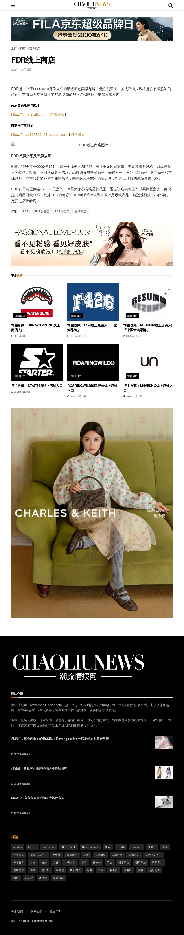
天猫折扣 (117, 855)
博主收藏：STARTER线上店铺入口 (37, 385)
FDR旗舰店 (41, 211)
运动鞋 (29, 878)
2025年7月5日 (133, 335)
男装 (33, 870)
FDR (26, 211)
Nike (108, 847)
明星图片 (157, 862)
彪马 (84, 862)
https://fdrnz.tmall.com (28, 114)
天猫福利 (18, 862)
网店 (23, 48)
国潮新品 (72, 855)
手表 (109, 862)
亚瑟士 (152, 847)
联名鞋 (128, 870)
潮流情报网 (46, 921)
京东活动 (18, 855)
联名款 (114, 870)
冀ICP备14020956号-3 (25, 921)
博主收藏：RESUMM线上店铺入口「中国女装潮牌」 (149, 327)
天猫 (86, 855)
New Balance (90, 847)
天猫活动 (134, 855)
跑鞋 (16, 878)
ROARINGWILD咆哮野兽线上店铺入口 (92, 388)
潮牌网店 (34, 48)
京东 (165, 847)
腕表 (140, 870)
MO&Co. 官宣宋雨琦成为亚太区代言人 (37, 797)
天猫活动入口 (153, 855)
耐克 (89, 870)
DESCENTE (68, 847)
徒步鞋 (97, 862)
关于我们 (17, 911)
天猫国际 (100, 855)
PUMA (121, 847)
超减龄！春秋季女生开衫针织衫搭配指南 (39, 768)
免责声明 (55, 911)
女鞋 (56, 862)
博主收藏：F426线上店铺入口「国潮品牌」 (92, 327)
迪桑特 (43, 878)
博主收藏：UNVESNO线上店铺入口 (148, 388)
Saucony (136, 847)
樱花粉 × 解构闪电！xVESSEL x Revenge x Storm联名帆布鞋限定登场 (60, 738)
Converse (48, 847)
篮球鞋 (46, 870)
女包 (33, 862)
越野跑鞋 (154, 870)
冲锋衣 (57, 855)
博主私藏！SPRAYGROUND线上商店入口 (35, 327)
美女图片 (75, 870)
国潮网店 (80, 211)
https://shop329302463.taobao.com (39, 134)
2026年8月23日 (21, 754)
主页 (14, 48)
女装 (44, 862)
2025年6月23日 (21, 391)
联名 (101, 870)
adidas (17, 847)
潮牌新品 (18, 870)
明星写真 (123, 862)
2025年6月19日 (133, 396)
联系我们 (36, 911)
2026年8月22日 (21, 783)
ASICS (32, 847)
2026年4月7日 (21, 335)
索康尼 (60, 870)
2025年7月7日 (77, 335)
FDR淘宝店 (62, 211)
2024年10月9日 (21, 69)
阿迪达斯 (58, 878)
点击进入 (57, 114)
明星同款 (140, 862)
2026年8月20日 (21, 813)
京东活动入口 (38, 855)
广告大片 (70, 862)
